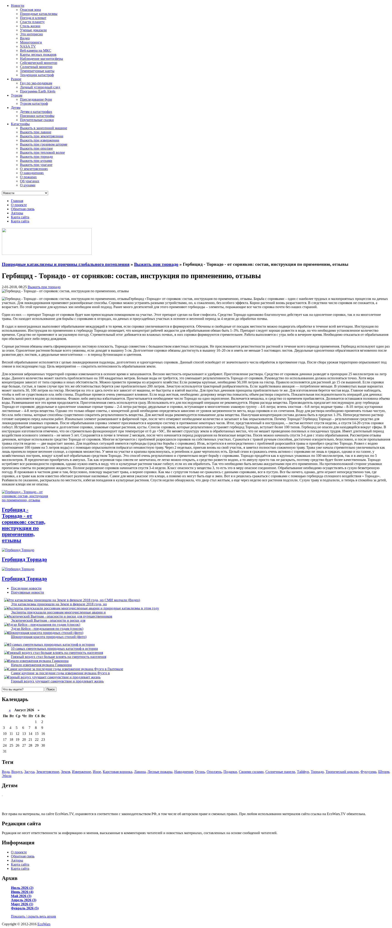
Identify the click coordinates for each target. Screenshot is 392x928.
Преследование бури (36, 99)
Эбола (6, 776)
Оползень (214, 772)
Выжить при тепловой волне (42, 152)
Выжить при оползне (36, 148)
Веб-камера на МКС (35, 50)
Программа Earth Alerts (37, 91)
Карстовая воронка (117, 772)
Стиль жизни (30, 26)
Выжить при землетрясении (41, 136)
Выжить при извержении (39, 140)
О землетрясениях (34, 169)
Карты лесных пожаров (38, 54)
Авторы (17, 213)
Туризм (16, 95)
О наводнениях (32, 173)
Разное (16, 79)
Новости (17, 5)
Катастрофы (20, 124)
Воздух (16, 772)
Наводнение (183, 772)
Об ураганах (29, 181)
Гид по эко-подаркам (36, 83)
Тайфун (303, 772)
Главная (17, 201)
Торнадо (317, 772)
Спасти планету (32, 22)
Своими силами (251, 772)
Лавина (140, 772)
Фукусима (368, 772)
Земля (65, 772)
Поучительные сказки (37, 120)
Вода (6, 772)
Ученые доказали (33, 30)
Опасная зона (30, 10)
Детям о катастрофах (36, 112)
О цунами (27, 185)
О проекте (19, 205)
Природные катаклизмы (38, 14)
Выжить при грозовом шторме (43, 144)
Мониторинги (31, 42)
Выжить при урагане (36, 165)
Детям (15, 108)
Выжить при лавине (35, 132)
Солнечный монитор (36, 67)
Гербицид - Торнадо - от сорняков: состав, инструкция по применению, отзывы (23, 525)
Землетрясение (47, 772)
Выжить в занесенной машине (43, 128)
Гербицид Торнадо (24, 559)
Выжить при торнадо (36, 156)
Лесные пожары (159, 772)
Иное (97, 772)
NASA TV (28, 46)
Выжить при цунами (36, 161)
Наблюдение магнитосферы (41, 59)
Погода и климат (33, 18)
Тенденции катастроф (37, 75)
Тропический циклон (342, 772)
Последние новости (26, 588)
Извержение (81, 772)
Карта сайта (20, 217)
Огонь (200, 772)
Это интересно (31, 34)
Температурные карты (37, 71)
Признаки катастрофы (37, 116)
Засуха (29, 772)
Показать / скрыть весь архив (33, 916)
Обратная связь (22, 209)
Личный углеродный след (40, 87)
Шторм (383, 772)
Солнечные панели (280, 772)
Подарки (230, 772)
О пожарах (28, 177)
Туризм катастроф (34, 103)
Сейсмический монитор (38, 63)
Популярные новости (27, 592)
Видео (25, 38)
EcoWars (43, 924)
